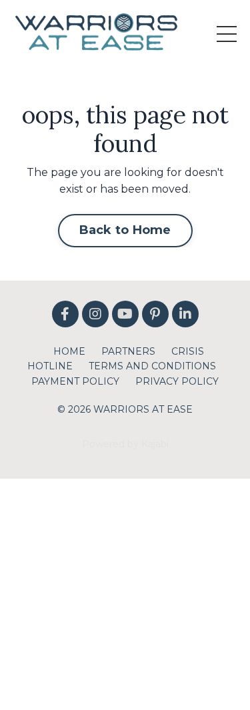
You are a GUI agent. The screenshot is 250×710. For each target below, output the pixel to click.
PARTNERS (128, 351)
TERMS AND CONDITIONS (152, 366)
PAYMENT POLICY (75, 381)
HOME (69, 351)
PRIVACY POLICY (177, 381)
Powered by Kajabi (125, 444)
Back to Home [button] (125, 230)
